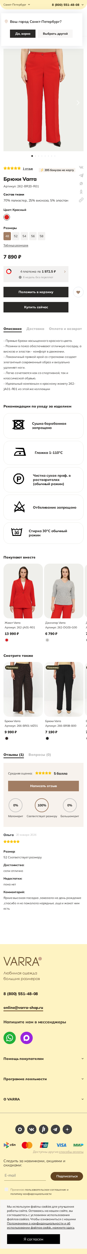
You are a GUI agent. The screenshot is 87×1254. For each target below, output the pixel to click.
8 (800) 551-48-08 (20, 993)
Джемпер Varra (55, 622)
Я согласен (33, 1239)
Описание (12, 329)
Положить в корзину (36, 292)
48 (7, 236)
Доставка (35, 329)
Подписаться (67, 1176)
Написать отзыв (43, 786)
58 (41, 236)
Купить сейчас (36, 307)
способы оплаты (71, 1152)
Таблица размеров (15, 245)
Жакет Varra (12, 622)
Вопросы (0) (40, 755)
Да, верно (22, 33)
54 (24, 236)
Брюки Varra (12, 721)
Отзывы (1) (13, 755)
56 (33, 236)
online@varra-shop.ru (23, 1007)
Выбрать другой (55, 33)
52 (16, 236)
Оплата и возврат (65, 329)
